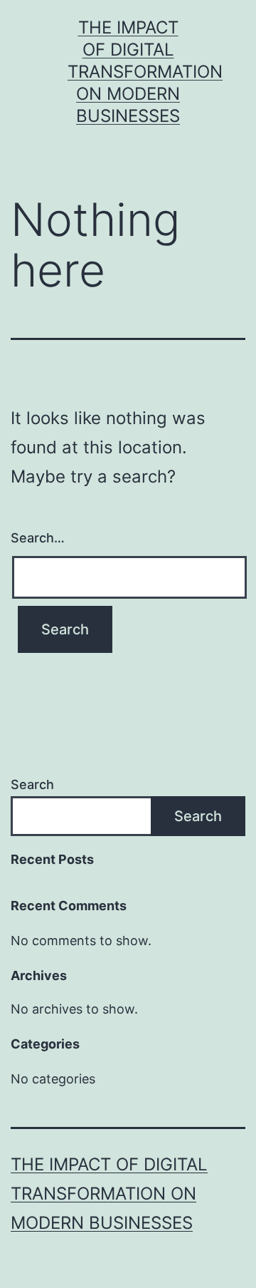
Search (32, 784)
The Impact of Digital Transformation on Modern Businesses (145, 72)
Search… (38, 537)
